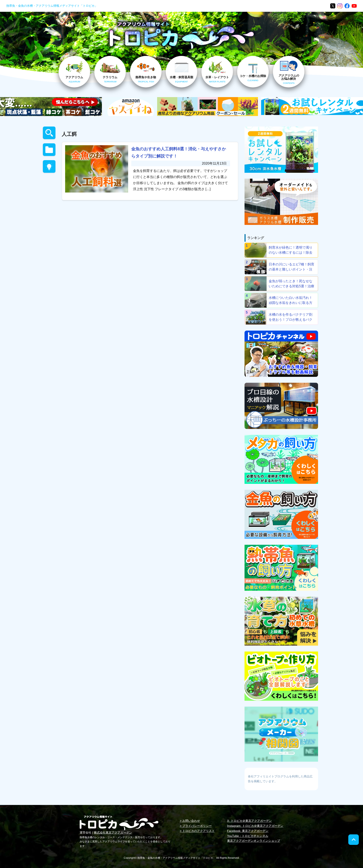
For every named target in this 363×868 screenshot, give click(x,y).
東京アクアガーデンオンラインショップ (253, 840)
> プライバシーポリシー (196, 825)
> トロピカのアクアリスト (197, 830)
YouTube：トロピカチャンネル (247, 836)
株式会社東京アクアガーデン (113, 832)
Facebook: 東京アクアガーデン (247, 830)
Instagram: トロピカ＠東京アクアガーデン (255, 825)
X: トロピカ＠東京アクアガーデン (249, 820)
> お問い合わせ (190, 820)
